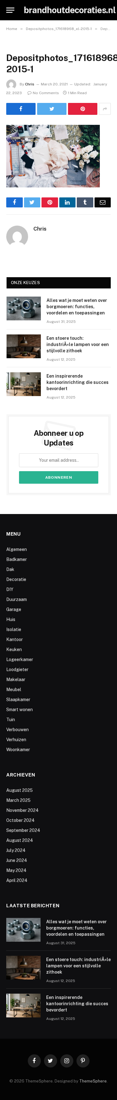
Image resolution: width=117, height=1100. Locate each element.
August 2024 (19, 840)
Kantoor (14, 639)
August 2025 (19, 790)
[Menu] (10, 10)
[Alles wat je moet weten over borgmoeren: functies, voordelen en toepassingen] (24, 308)
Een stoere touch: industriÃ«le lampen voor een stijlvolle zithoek (77, 344)
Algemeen (16, 549)
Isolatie (13, 629)
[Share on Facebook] (21, 109)
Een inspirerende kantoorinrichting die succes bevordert (77, 382)
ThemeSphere (93, 1081)
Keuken (14, 649)
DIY (9, 589)
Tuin (10, 719)
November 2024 (22, 810)
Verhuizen (16, 739)
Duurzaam (16, 599)
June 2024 (16, 860)
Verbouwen (17, 729)
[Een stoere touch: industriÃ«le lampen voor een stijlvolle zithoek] (24, 346)
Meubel (13, 689)
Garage (13, 609)
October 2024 (20, 820)
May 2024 (16, 870)
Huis (10, 619)
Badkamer (16, 559)
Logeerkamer (19, 659)
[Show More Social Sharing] (105, 109)
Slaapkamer (18, 699)
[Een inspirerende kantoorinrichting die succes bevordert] (24, 384)
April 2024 (16, 880)
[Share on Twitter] (51, 109)
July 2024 (16, 850)
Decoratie (16, 579)
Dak (10, 569)
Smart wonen (19, 709)
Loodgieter (17, 669)
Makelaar (15, 679)
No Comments (46, 93)
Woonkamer (18, 749)
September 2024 (23, 830)
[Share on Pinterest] (82, 109)
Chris (29, 84)
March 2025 (18, 800)
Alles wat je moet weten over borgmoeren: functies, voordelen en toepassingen (76, 306)
